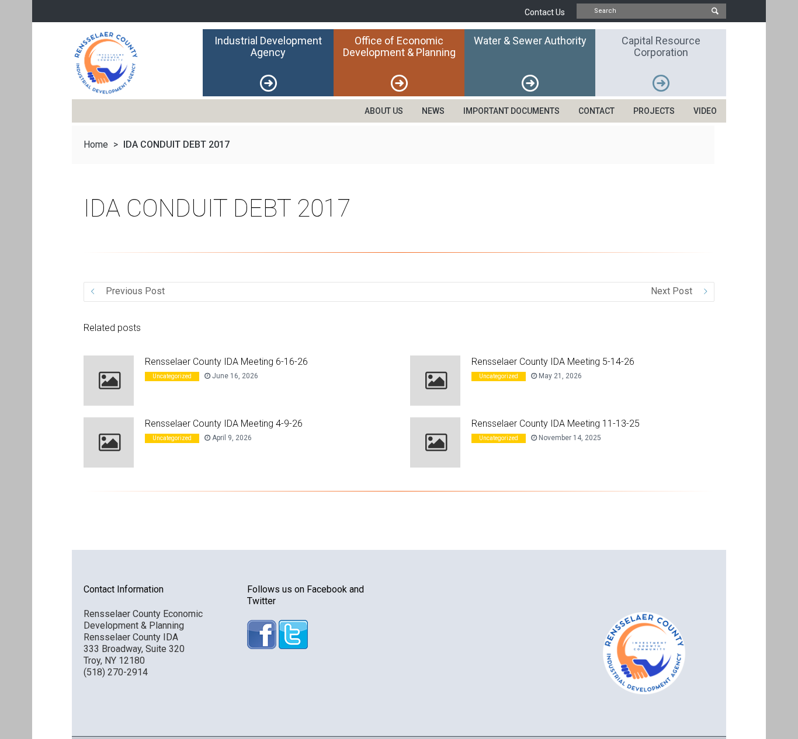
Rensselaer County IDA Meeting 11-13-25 (555, 423)
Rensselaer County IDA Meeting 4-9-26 (224, 423)
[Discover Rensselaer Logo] (137, 62)
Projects (654, 111)
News (433, 111)
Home (96, 144)
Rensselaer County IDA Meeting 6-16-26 (226, 361)
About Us (384, 111)
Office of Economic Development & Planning (399, 46)
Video (705, 111)
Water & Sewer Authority (530, 40)
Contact (596, 111)
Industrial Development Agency (268, 46)
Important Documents (511, 111)
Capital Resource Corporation (661, 46)
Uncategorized (172, 376)
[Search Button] (714, 11)
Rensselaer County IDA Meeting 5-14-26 (552, 361)
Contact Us (545, 12)
